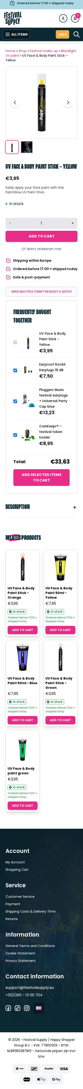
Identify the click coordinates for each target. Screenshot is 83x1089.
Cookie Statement (20, 953)
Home (10, 51)
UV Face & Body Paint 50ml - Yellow (58, 593)
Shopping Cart (17, 869)
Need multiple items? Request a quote (42, 292)
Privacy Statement (21, 960)
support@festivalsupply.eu (30, 987)
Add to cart (42, 236)
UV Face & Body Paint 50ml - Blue (22, 680)
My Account (15, 862)
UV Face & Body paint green (21, 771)
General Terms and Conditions (30, 946)
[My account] (63, 18)
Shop (22, 51)
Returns (12, 919)
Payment (13, 904)
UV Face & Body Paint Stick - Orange (21, 593)
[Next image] (68, 102)
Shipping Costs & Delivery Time (31, 911)
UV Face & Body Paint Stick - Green (58, 683)
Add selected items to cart (42, 477)
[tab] (41, 507)
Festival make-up (44, 51)
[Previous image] (15, 102)
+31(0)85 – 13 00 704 (24, 995)
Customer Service (20, 896)
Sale (62, 34)
